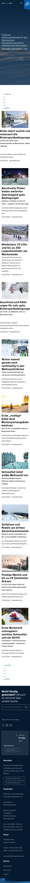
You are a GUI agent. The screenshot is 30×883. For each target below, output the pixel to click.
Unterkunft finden (10, 750)
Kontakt (6, 874)
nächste (7, 108)
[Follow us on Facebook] (3, 725)
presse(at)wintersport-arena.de (13, 856)
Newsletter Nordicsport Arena (13, 783)
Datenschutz (7, 866)
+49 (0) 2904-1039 (15, 848)
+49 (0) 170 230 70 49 (15, 851)
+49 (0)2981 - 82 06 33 (14, 824)
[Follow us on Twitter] (10, 725)
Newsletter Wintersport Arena (13, 778)
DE (21, 3)
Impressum (7, 870)
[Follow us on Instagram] (6, 725)
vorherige (7, 94)
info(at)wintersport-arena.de (12, 830)
